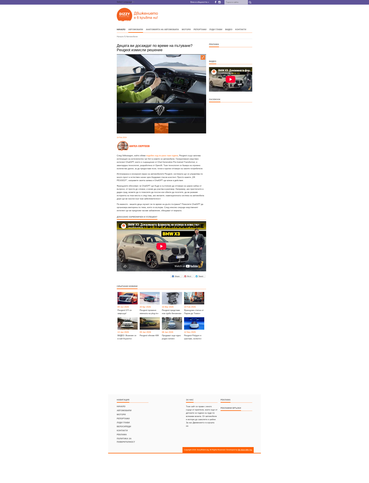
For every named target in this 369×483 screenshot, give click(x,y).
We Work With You (245, 450)
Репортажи (200, 29)
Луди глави (215, 29)
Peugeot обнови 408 (149, 335)
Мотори (186, 29)
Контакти (240, 29)
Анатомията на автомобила (162, 29)
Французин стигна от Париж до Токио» (194, 311)
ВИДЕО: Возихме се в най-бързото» (126, 337)
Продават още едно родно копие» (171, 337)
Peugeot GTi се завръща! (124, 311)
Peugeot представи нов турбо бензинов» (172, 311)
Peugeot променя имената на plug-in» (149, 311)
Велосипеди (124, 426)
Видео (228, 29)
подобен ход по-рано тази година (162, 155)
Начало (120, 36)
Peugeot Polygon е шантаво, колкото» (193, 337)
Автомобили (135, 29)
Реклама (122, 434)
